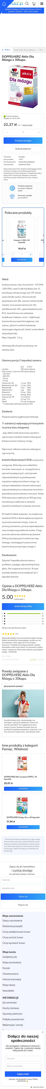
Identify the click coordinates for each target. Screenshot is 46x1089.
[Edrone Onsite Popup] (23, 544)
